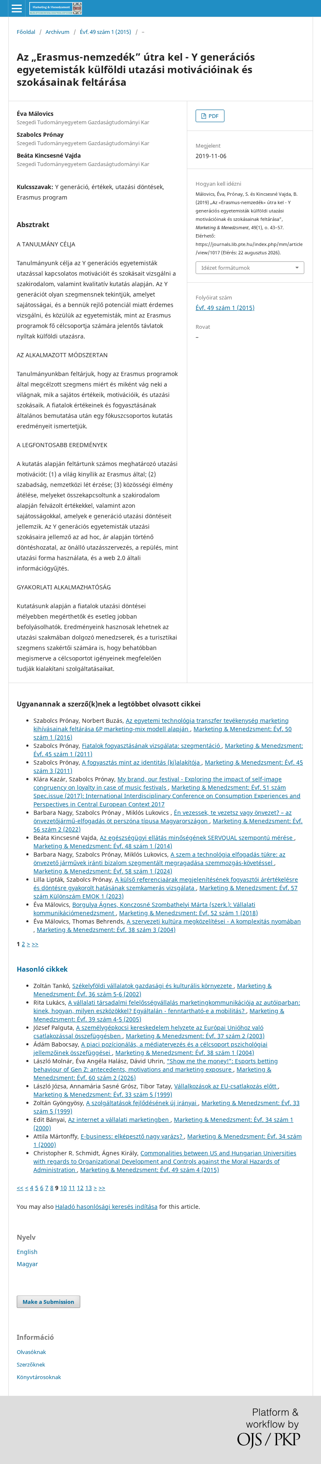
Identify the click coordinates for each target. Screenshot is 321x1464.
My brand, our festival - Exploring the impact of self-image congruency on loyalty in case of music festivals (157, 783)
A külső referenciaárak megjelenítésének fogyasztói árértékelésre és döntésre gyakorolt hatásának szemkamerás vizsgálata (165, 883)
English (27, 1252)
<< (20, 1188)
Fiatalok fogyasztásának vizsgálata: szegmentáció (152, 746)
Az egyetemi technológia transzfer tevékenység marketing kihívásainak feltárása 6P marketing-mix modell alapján (161, 725)
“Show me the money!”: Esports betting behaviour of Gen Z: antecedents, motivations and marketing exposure (155, 1065)
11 (72, 1188)
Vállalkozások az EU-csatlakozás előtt (226, 1086)
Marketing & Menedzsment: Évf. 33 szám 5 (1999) (102, 1094)
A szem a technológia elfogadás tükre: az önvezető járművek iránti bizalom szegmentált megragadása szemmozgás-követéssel (159, 858)
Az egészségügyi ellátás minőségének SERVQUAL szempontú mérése (197, 838)
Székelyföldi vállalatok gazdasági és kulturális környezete (153, 986)
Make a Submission (48, 1301)
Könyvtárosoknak (39, 1377)
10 (63, 1188)
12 (80, 1188)
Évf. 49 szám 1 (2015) (105, 32)
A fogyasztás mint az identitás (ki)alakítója (141, 762)
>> (35, 944)
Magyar (27, 1264)
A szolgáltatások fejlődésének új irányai (142, 1103)
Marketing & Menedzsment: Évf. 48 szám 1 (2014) (102, 846)
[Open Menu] (16, 8)
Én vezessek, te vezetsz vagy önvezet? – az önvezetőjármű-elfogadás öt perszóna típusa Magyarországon (162, 817)
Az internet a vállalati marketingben (119, 1120)
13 (88, 1188)
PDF (213, 116)
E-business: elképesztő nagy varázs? (132, 1136)
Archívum (57, 32)
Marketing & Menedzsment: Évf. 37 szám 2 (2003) (195, 1036)
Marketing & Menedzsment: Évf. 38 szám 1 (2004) (184, 1053)
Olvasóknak (31, 1352)
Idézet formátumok (225, 267)
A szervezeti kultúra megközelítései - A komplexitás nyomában (214, 921)
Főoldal (26, 32)
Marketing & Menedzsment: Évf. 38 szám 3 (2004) (106, 930)
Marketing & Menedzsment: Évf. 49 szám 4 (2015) (149, 1170)
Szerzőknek (31, 1364)
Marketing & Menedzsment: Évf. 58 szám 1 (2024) (102, 871)
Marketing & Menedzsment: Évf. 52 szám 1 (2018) (188, 913)
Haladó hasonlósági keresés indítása (106, 1207)
